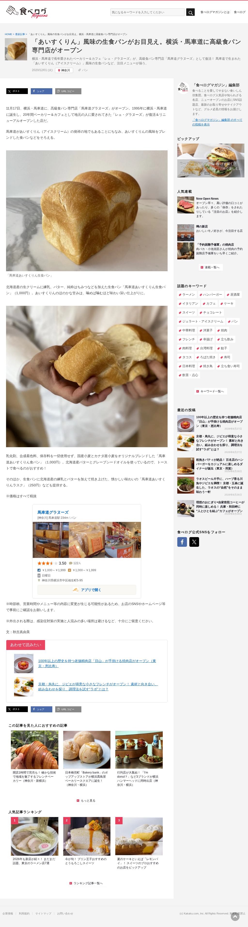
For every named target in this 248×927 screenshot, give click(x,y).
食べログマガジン (27, 12)
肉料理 (187, 348)
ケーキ (228, 303)
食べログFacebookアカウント (182, 542)
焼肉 (224, 330)
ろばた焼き (208, 357)
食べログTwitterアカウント (194, 542)
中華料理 (188, 330)
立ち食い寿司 (230, 366)
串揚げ (208, 339)
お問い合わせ (65, 913)
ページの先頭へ (235, 916)
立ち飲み (227, 339)
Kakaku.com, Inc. (194, 913)
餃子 (224, 348)
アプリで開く (69, 589)
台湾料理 (206, 348)
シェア (40, 91)
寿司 (227, 357)
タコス (187, 357)
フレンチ (188, 339)
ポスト (16, 91)
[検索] (190, 12)
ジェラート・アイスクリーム (202, 321)
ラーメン (188, 294)
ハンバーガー (212, 294)
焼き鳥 (208, 366)
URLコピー (67, 91)
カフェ (211, 303)
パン (85, 70)
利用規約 (24, 913)
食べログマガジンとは (215, 12)
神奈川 (65, 70)
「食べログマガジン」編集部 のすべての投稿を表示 (217, 122)
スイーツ (188, 312)
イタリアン (190, 303)
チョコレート (212, 312)
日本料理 (188, 366)
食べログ (240, 12)
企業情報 (7, 913)
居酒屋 (235, 294)
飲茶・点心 (190, 375)
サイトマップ (43, 913)
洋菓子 (208, 330)
